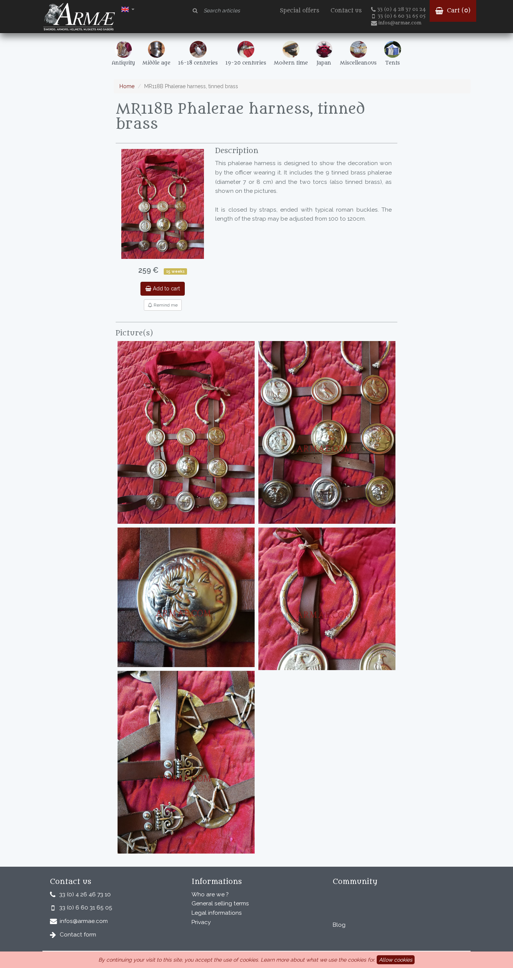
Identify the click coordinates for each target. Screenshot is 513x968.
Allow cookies (395, 960)
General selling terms (220, 903)
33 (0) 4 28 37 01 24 (401, 9)
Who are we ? (210, 894)
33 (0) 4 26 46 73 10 (85, 894)
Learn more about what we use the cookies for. (318, 960)
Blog (339, 924)
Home (126, 86)
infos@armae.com (399, 23)
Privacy (201, 922)
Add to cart (165, 289)
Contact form (78, 934)
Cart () (458, 11)
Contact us (346, 11)
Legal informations (217, 912)
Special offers (299, 11)
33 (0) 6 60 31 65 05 (401, 16)
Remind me (165, 305)
